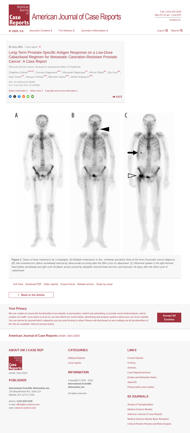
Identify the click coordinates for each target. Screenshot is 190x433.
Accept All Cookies (169, 317)
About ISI (132, 382)
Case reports (74, 363)
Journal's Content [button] (40, 30)
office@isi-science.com (28, 404)
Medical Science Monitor (139, 409)
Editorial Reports (76, 358)
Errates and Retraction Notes (142, 377)
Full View (18, 284)
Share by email (104, 284)
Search (175, 30)
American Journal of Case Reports (144, 414)
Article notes (36, 91)
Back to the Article (33, 294)
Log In (161, 30)
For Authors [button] (66, 30)
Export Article (68, 284)
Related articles (85, 284)
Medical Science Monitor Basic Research (148, 419)
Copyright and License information (60, 91)
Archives (131, 367)
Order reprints (51, 284)
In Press (131, 363)
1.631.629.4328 (173, 11)
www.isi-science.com (25, 408)
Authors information (18, 91)
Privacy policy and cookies (140, 387)
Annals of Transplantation (140, 404)
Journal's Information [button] (94, 30)
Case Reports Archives (138, 372)
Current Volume (135, 358)
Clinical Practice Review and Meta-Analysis (149, 424)
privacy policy (47, 324)
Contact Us (175, 20)
